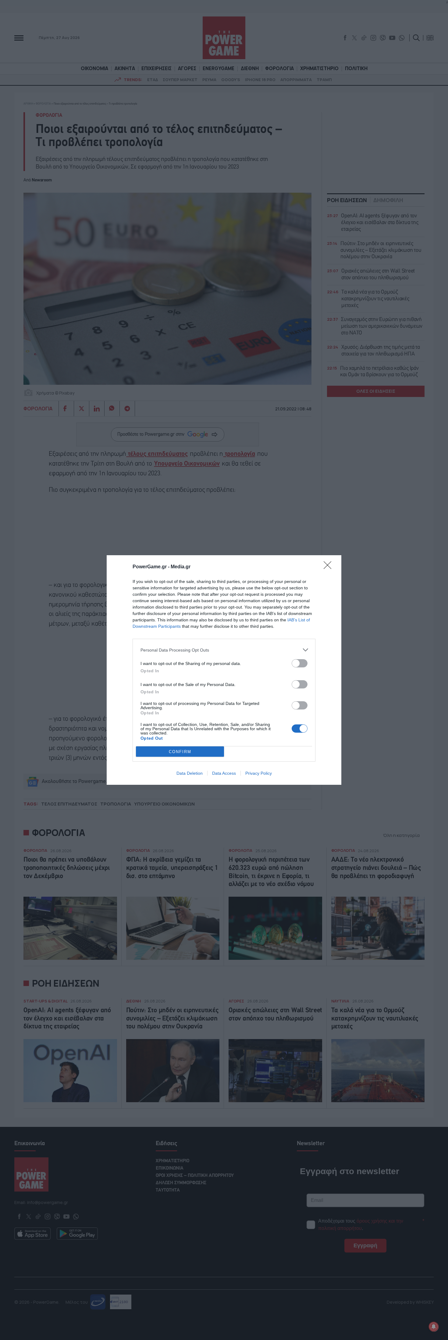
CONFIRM (180, 751)
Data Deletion (189, 773)
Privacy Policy (258, 773)
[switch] (300, 663)
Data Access (224, 773)
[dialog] (224, 670)
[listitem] (224, 650)
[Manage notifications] (434, 1326)
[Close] (329, 567)
